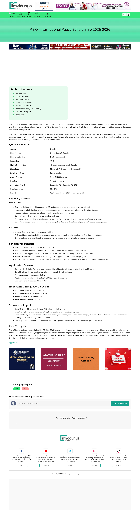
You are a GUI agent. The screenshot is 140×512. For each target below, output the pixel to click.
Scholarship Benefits (24, 102)
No (25, 389)
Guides (29, 16)
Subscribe (45, 465)
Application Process (23, 106)
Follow (70, 465)
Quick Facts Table (22, 96)
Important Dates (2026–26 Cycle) (28, 109)
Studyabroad (21, 16)
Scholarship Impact (23, 112)
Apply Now (20, 115)
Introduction (21, 93)
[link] (44, 6)
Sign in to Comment (120, 403)
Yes (16, 389)
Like (21, 465)
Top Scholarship (47, 16)
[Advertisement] (70, 65)
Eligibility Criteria (22, 99)
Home (12, 16)
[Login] (128, 14)
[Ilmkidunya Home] (20, 6)
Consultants (36, 16)
